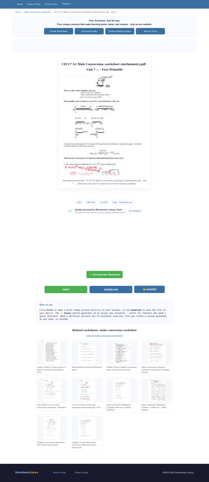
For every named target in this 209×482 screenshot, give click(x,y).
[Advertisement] (104, 243)
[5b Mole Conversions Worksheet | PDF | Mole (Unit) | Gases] (52, 428)
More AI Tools (150, 31)
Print (66, 289)
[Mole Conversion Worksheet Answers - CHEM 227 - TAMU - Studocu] (157, 390)
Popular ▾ (66, 3)
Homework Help (89, 31)
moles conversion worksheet (37, 12)
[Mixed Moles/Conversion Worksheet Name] (87, 353)
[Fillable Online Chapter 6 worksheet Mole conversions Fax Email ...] (122, 353)
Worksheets (26, 472)
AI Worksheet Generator (110, 316)
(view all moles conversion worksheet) (104, 335)
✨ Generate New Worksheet (104, 274)
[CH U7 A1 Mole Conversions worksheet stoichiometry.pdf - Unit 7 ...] (87, 390)
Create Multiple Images (120, 31)
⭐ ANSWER (149, 289)
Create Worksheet (58, 31)
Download (111, 289)
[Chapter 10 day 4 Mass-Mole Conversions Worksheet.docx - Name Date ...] (87, 428)
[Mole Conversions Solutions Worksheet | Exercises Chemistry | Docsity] (157, 353)
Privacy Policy (33, 4)
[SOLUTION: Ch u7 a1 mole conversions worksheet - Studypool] (52, 390)
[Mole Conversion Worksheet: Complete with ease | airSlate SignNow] (122, 390)
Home (20, 4)
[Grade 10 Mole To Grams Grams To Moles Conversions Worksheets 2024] (52, 353)
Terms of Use (51, 4)
